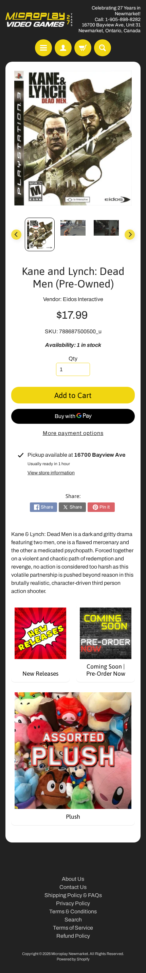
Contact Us (73, 887)
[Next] (130, 235)
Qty (73, 358)
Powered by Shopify (73, 959)
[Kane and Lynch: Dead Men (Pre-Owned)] (40, 234)
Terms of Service (73, 928)
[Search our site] (102, 47)
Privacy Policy (73, 903)
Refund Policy (73, 936)
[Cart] (82, 47)
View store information (51, 472)
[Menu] (43, 47)
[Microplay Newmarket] (39, 19)
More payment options (73, 433)
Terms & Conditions (73, 911)
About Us (73, 879)
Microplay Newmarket (69, 954)
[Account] (63, 47)
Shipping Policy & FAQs (73, 895)
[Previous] (16, 235)
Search (73, 919)
